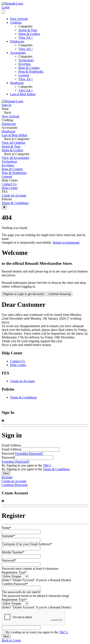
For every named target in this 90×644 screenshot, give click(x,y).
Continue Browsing (15, 485)
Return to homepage (66, 242)
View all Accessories (15, 157)
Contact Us (9, 184)
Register (7, 477)
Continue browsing (59, 294)
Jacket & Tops (27, 30)
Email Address (11, 449)
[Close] (4, 207)
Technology (26, 60)
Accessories (18, 52)
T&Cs (47, 465)
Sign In (6, 105)
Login (6, 7)
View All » (25, 37)
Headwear (17, 83)
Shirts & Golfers (29, 34)
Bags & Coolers (29, 67)
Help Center (10, 188)
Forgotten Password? (29, 453)
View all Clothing (13, 142)
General (23, 75)
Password (8, 457)
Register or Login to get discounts (23, 294)
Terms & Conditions (15, 203)
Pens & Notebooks (30, 71)
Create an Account (14, 195)
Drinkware (17, 41)
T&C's (63, 632)
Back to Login (11, 640)
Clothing (16, 22)
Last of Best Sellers (23, 94)
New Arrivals (19, 19)
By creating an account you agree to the (37, 632)
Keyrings (24, 64)
